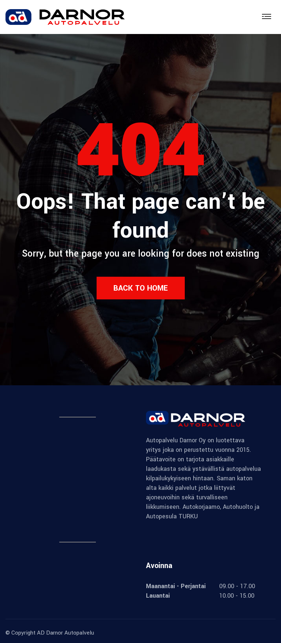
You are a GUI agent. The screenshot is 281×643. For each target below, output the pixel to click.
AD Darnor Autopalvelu (65, 633)
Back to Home (140, 288)
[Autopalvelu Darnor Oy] (65, 16)
